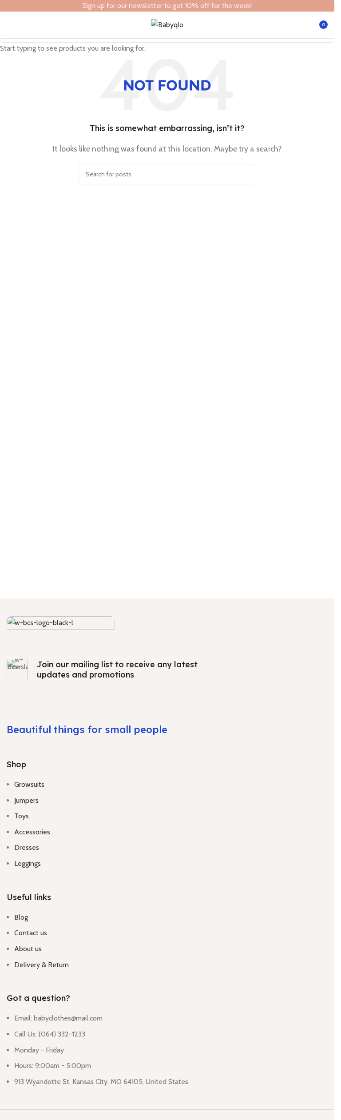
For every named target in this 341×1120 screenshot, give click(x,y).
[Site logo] (167, 24)
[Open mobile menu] (10, 25)
